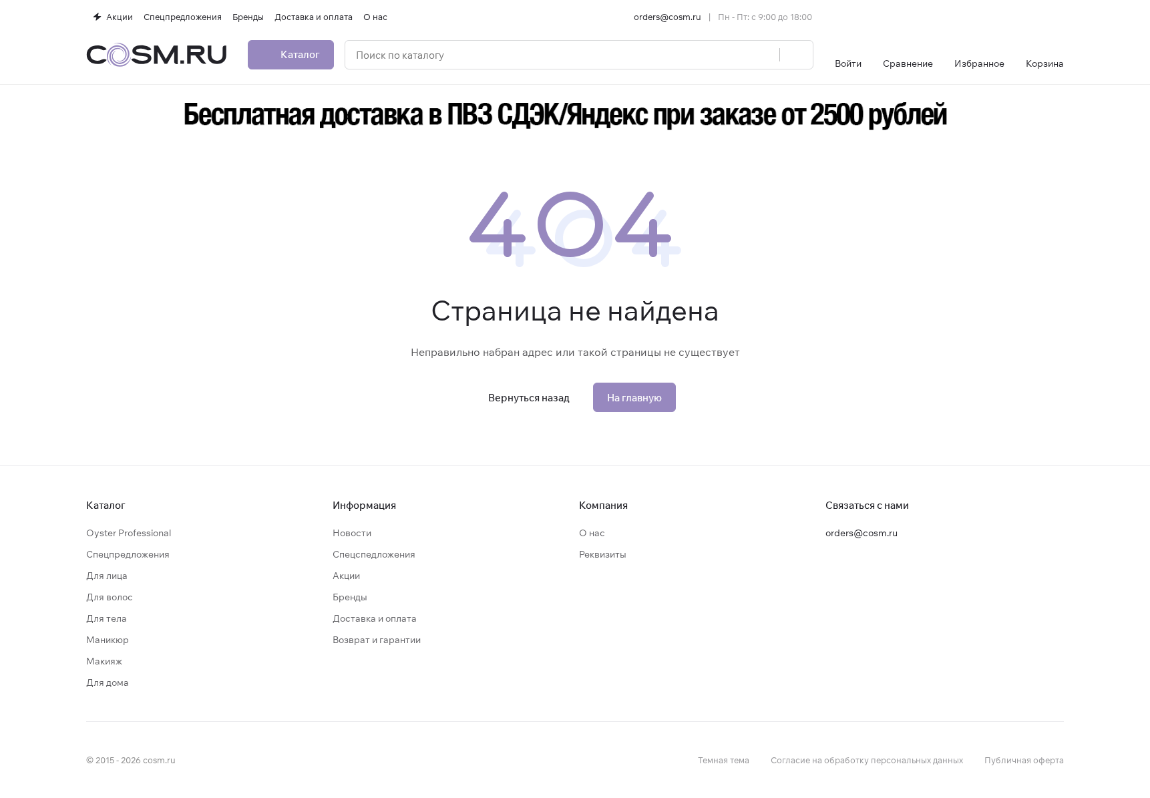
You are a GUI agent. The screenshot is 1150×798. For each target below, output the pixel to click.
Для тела (106, 618)
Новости (352, 533)
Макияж (104, 661)
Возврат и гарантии (377, 640)
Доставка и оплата (375, 618)
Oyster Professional (128, 533)
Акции (346, 576)
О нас (592, 533)
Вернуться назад (529, 397)
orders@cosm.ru (667, 16)
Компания (603, 505)
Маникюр (107, 640)
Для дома (107, 682)
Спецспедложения (374, 554)
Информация (364, 505)
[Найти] (796, 55)
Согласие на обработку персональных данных (867, 760)
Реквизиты (602, 554)
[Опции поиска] (735, 55)
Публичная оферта (1024, 760)
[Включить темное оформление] (1058, 16)
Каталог (106, 505)
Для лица (107, 576)
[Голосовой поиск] (764, 55)
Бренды (350, 597)
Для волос (109, 597)
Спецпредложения (128, 554)
